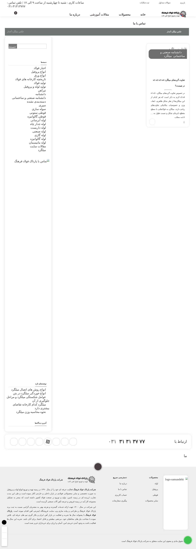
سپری (42, 105)
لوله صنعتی (39, 131)
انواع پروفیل (38, 71)
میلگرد (168, 56)
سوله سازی (39, 109)
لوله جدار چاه (38, 123)
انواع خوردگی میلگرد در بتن (29, 393)
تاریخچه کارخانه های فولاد (30, 79)
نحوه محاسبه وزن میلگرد (31, 411)
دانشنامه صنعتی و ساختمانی (29, 97)
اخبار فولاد (40, 68)
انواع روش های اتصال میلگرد (28, 389)
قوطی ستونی (38, 112)
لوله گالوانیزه (38, 138)
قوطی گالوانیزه (36, 116)
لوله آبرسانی (38, 120)
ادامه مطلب (179, 117)
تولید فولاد (40, 82)
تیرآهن (42, 90)
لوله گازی (40, 135)
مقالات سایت (38, 146)
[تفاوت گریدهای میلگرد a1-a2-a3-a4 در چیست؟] (168, 60)
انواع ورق (40, 75)
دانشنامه (40, 94)
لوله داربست (38, 127)
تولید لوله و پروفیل (35, 86)
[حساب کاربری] (21, 14)
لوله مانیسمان (37, 142)
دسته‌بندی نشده (36, 101)
